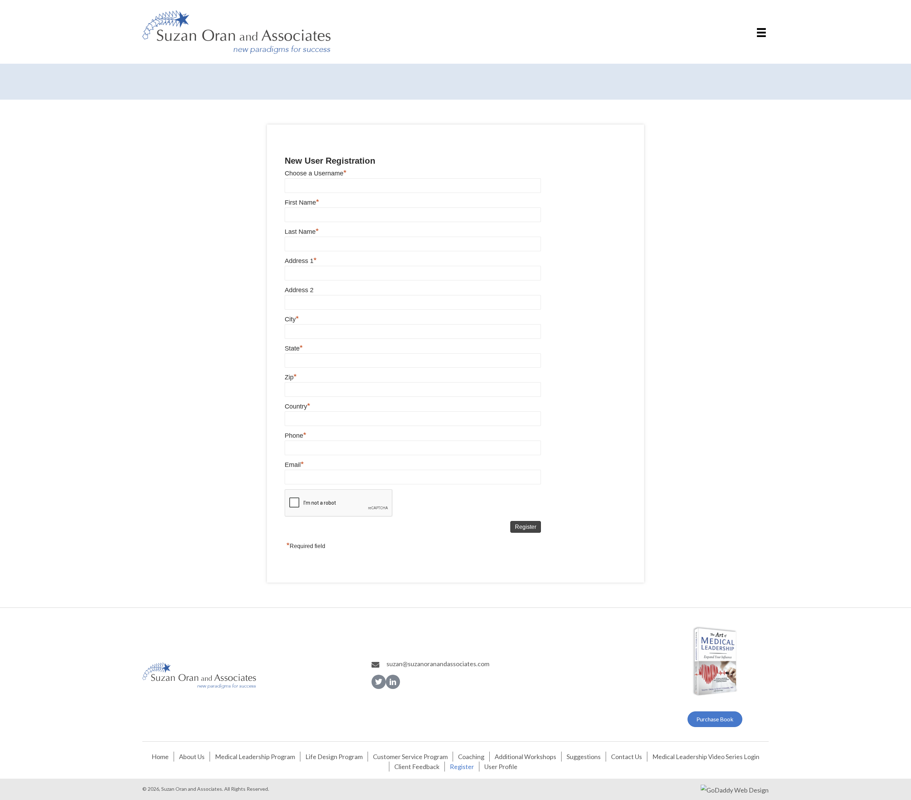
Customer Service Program (410, 756)
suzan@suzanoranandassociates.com (437, 664)
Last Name (302, 231)
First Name (302, 202)
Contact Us (626, 756)
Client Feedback (416, 766)
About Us (192, 756)
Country (297, 406)
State (294, 348)
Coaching (471, 756)
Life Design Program (334, 756)
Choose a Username (316, 173)
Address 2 (299, 290)
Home (160, 756)
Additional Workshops (525, 756)
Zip (291, 377)
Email (294, 464)
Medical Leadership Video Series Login (705, 756)
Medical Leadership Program (255, 756)
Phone (295, 435)
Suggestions (584, 756)
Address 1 (301, 260)
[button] (379, 682)
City (292, 319)
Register (462, 766)
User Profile (500, 766)
